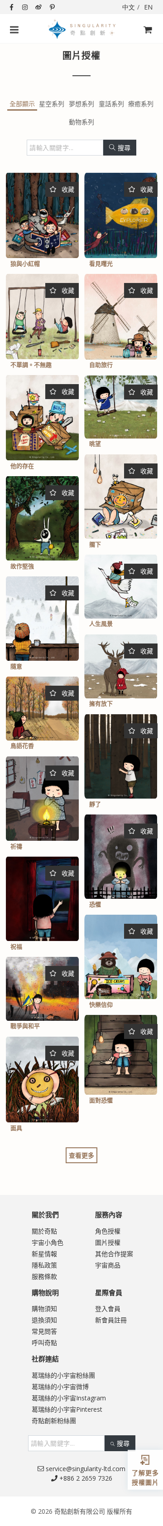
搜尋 (124, 147)
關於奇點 (44, 1231)
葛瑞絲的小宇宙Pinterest (67, 1409)
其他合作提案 (114, 1253)
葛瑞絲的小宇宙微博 (60, 1386)
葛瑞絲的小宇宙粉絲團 (63, 1375)
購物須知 (44, 1308)
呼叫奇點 (44, 1342)
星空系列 (51, 103)
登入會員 (107, 1308)
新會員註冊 (111, 1320)
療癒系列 (140, 103)
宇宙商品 (107, 1265)
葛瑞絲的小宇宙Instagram (69, 1398)
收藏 (67, 189)
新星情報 (44, 1253)
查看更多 (81, 1155)
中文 (128, 7)
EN (148, 7)
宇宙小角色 (47, 1242)
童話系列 (111, 103)
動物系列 (81, 121)
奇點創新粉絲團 (54, 1420)
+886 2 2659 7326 (85, 1478)
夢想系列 (81, 103)
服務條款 (44, 1276)
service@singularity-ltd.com (84, 1468)
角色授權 (107, 1231)
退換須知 (44, 1320)
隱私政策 (44, 1265)
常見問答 (44, 1331)
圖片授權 (107, 1242)
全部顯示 (22, 103)
